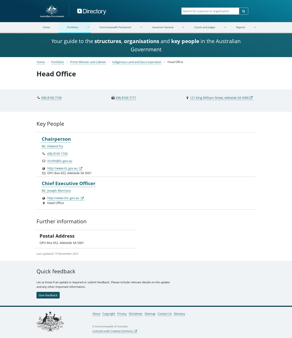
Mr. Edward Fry (52, 146)
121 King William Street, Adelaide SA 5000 (219, 98)
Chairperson (56, 139)
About (96, 314)
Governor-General (158, 29)
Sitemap (150, 314)
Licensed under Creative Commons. (113, 331)
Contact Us (164, 314)
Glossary (179, 314)
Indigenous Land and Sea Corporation (136, 62)
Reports (236, 29)
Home (46, 27)
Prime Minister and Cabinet (88, 62)
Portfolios (68, 29)
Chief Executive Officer (68, 183)
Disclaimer (136, 314)
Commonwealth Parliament (111, 29)
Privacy (122, 314)
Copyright (108, 314)
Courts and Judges (200, 29)
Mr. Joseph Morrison (56, 191)
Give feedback (48, 295)
